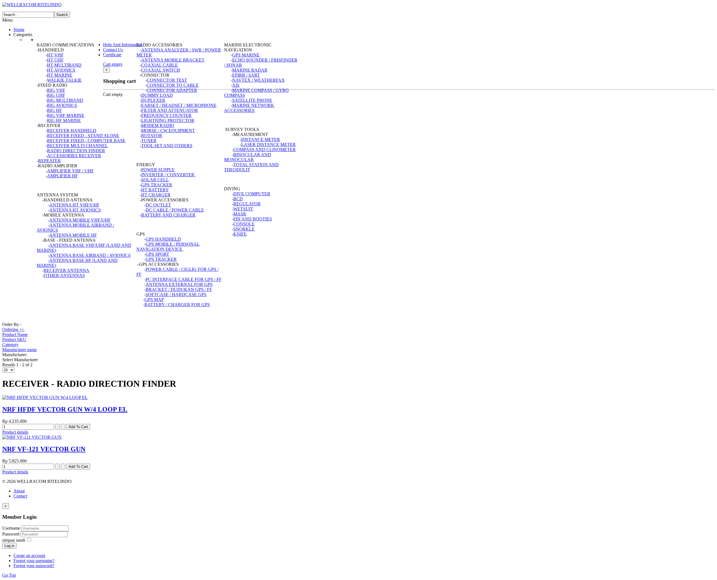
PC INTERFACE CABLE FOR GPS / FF (184, 279)
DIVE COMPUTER (251, 193)
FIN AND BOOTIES (252, 219)
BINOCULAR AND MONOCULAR (247, 157)
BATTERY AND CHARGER (168, 215)
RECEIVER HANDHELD (71, 130)
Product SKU (14, 339)
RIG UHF (56, 95)
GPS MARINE (246, 55)
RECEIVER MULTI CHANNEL (77, 145)
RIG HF (54, 110)
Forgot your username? (33, 560)
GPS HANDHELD (163, 239)
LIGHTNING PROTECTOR (167, 120)
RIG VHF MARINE (65, 115)
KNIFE (240, 234)
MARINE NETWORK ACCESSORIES (249, 108)
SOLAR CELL (155, 179)
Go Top (9, 575)
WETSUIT (243, 208)
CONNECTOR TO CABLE (173, 85)
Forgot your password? (33, 565)
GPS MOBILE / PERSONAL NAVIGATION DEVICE (168, 247)
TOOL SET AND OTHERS (166, 145)
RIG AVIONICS (62, 105)
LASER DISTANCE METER (268, 144)
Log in (9, 546)
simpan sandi (13, 540)
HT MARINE (59, 75)
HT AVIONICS (61, 70)
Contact (20, 496)
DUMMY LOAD (157, 95)
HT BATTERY (155, 189)
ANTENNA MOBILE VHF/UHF (80, 220)
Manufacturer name (19, 349)
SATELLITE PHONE (252, 100)
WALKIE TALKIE (64, 80)
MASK (239, 214)
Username (11, 528)
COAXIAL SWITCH (160, 70)
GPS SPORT (157, 254)
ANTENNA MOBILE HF (73, 235)
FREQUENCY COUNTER (166, 115)
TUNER (149, 140)
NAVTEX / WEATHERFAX (258, 80)
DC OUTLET (158, 205)
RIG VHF (56, 90)
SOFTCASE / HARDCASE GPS (176, 294)
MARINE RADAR (249, 70)
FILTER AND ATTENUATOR (169, 110)
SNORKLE (244, 229)
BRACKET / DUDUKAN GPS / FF (179, 289)
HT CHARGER (156, 194)
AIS (235, 85)
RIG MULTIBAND (65, 100)
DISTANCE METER (260, 139)
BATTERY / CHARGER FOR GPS (177, 304)
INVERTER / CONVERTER (167, 174)
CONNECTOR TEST (167, 80)
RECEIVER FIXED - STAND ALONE (83, 135)
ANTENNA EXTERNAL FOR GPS (179, 284)
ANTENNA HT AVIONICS (75, 210)
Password (11, 534)
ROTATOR (151, 135)
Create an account (29, 555)
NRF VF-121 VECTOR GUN (43, 449)
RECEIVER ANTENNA (66, 270)
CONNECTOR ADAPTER (172, 90)
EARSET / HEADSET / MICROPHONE (179, 105)
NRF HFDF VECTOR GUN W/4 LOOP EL (64, 409)
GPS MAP (154, 299)
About (19, 491)
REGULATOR (247, 203)
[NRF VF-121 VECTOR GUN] (32, 437)
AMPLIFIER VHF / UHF (70, 170)
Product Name (15, 334)
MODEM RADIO (157, 125)
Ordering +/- (13, 329)
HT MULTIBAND (64, 65)
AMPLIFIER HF (62, 175)
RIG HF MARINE (64, 120)
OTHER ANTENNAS (64, 275)
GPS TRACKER (156, 184)
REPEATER (49, 160)
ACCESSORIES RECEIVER (74, 155)
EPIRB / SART (246, 75)
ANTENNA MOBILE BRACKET (172, 60)
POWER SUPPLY (158, 169)
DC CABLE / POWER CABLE (175, 210)
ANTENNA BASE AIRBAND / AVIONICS (90, 255)
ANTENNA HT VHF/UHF (74, 205)
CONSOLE (244, 224)
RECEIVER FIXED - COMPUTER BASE (86, 140)
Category (10, 344)
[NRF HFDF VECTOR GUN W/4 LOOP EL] (45, 397)
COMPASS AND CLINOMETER (264, 149)
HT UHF (55, 60)
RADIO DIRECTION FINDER (76, 150)
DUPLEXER (153, 100)
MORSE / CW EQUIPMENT (168, 130)
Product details (15, 432)
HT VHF (55, 55)
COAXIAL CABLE (159, 65)
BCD (238, 198)
